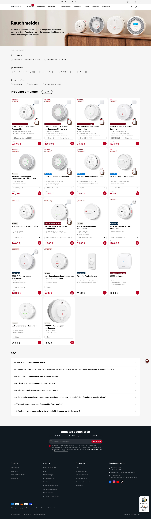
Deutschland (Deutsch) (134, 1)
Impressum (79, 485)
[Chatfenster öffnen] (147, 360)
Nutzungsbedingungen (95, 449)
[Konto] (139, 7)
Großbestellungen (81, 471)
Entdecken (95, 6)
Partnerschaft (106, 6)
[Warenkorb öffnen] (136, 7)
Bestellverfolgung (48, 475)
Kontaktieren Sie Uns (49, 467)
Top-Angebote (30, 6)
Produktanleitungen (49, 478)
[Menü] (147, 497)
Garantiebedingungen (50, 489)
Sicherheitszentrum (82, 475)
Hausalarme (77, 6)
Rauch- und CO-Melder (18, 475)
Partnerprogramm (81, 478)
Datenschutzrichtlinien (61, 451)
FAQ (44, 471)
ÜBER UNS (79, 467)
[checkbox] (50, 446)
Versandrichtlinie (48, 493)
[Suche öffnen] (132, 7)
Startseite (14, 50)
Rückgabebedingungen (50, 485)
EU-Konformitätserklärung (51, 496)
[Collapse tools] (150, 362)
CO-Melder (51, 6)
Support (87, 6)
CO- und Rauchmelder (64, 6)
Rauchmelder (41, 6)
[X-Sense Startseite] (16, 6)
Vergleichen (47, 92)
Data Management (48, 482)
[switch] (144, 510)
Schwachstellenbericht (83, 482)
